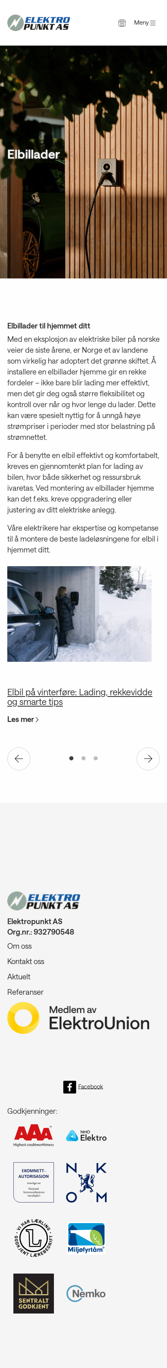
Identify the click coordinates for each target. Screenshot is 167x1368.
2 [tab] (83, 759)
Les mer (21, 719)
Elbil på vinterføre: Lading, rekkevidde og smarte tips (79, 697)
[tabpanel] (83, 647)
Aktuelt (18, 976)
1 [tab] (71, 759)
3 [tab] (96, 759)
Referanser (25, 991)
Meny (142, 22)
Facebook (90, 1086)
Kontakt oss (25, 961)
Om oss (19, 945)
